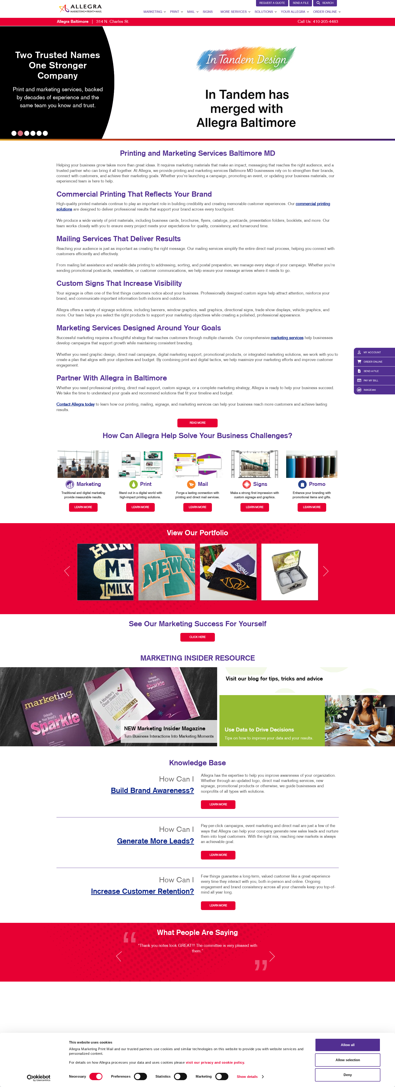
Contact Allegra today (75, 405)
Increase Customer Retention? (142, 892)
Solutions (264, 12)
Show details (247, 1077)
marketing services (287, 338)
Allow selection (348, 1060)
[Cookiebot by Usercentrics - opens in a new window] (39, 1078)
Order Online (325, 12)
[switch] (140, 1076)
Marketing (153, 12)
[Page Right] (325, 574)
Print (174, 12)
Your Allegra (293, 12)
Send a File (301, 3)
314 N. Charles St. (93, 22)
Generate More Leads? (155, 841)
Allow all (348, 1045)
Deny (348, 1075)
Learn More (218, 804)
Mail (191, 12)
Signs (208, 12)
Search (328, 3)
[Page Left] (71, 574)
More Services (234, 12)
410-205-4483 (325, 22)
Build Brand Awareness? (152, 791)
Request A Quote (272, 3)
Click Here (197, 637)
